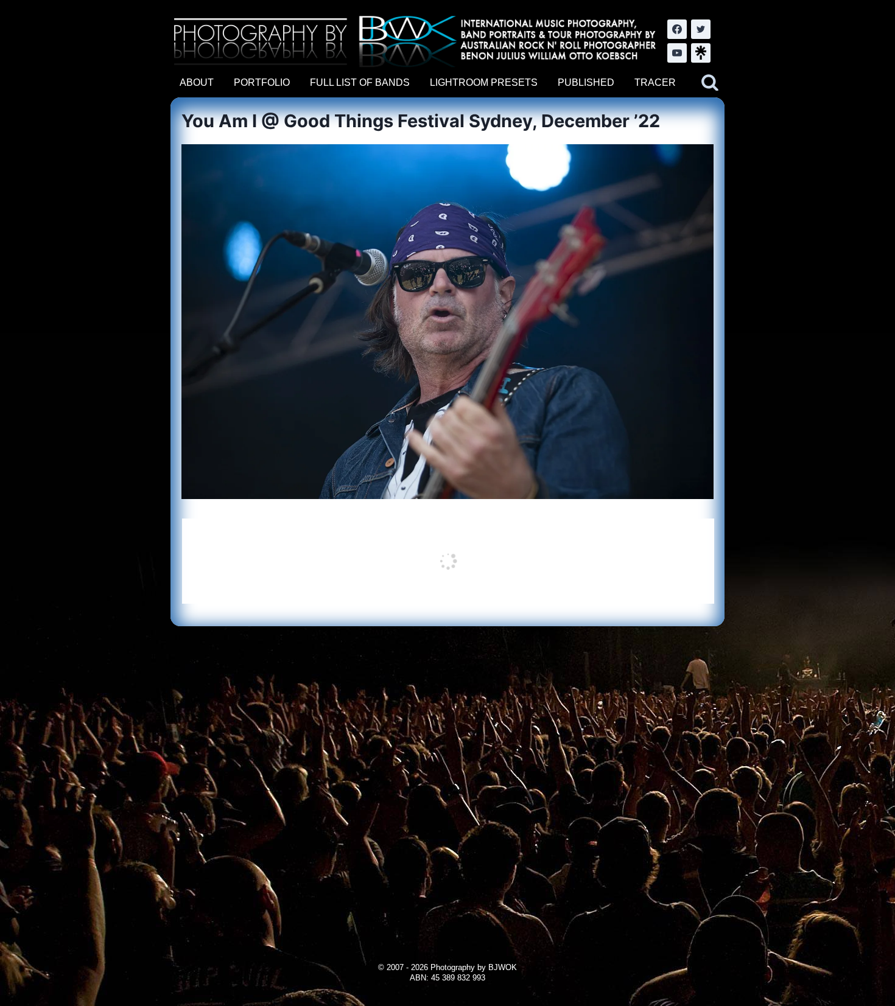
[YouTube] (677, 53)
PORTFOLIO (262, 82)
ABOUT (197, 82)
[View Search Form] (710, 82)
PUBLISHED (586, 82)
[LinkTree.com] (701, 53)
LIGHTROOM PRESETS (484, 82)
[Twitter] (701, 29)
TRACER (655, 82)
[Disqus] (447, 778)
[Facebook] (677, 29)
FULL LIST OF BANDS (360, 82)
